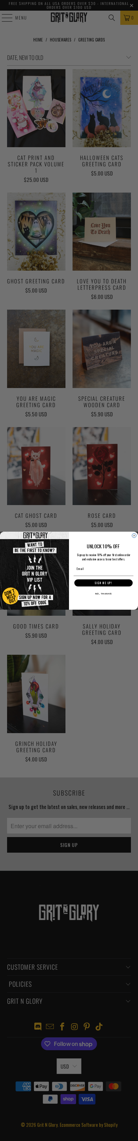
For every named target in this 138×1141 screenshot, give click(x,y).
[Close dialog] (134, 535)
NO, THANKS (103, 593)
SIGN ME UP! (103, 583)
